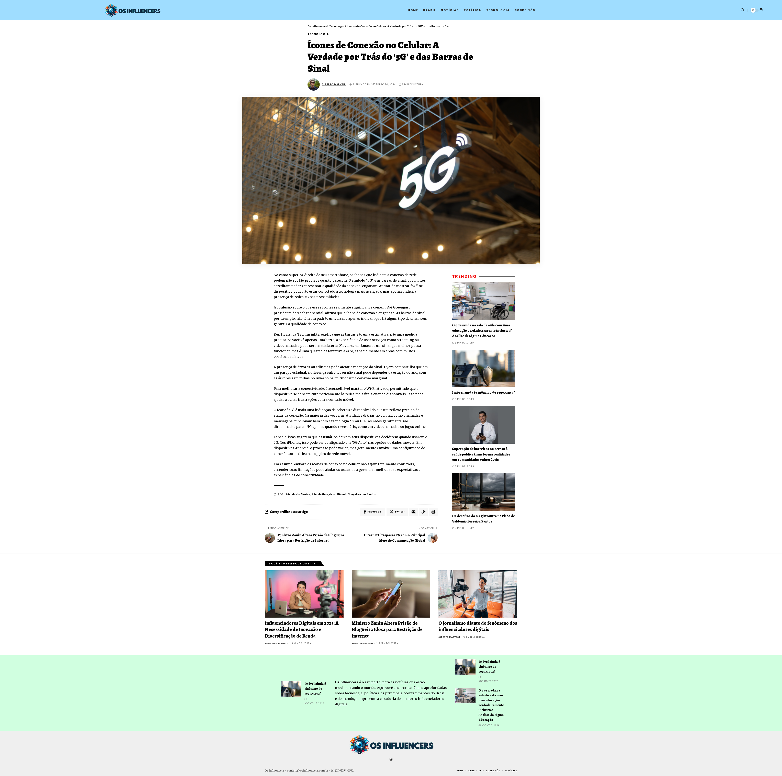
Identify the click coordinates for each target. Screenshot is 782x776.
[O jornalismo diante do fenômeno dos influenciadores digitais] (477, 594)
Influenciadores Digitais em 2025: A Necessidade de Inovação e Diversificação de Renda (302, 629)
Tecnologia (318, 34)
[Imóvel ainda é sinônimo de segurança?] (483, 368)
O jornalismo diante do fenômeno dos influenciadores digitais (477, 626)
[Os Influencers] (391, 744)
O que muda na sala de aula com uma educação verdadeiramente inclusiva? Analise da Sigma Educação (482, 330)
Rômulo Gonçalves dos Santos (356, 494)
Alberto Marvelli (334, 84)
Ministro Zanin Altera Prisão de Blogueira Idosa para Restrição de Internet (387, 629)
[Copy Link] (423, 512)
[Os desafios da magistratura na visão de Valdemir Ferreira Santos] (483, 492)
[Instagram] (761, 10)
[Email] (413, 512)
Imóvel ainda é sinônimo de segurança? (483, 392)
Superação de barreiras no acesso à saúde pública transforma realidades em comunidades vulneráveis (481, 454)
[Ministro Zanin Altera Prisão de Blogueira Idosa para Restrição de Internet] (391, 594)
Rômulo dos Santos (298, 494)
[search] (742, 10)
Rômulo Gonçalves (324, 494)
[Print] (433, 512)
